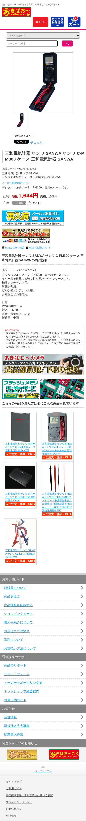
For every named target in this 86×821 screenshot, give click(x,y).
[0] (74, 24)
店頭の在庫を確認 (14, 247)
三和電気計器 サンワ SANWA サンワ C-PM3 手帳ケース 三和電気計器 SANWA (20, 447)
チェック (36, 142)
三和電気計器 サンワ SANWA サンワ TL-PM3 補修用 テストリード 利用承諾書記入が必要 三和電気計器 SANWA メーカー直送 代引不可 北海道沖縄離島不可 (57, 502)
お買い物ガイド (15, 700)
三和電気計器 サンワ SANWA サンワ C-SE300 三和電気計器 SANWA (20, 497)
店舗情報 (10, 717)
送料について (13, 639)
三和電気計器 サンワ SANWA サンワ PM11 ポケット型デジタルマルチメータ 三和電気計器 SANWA (57, 448)
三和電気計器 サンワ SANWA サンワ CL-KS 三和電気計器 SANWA (20, 554)
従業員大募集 (13, 734)
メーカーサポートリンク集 (23, 682)
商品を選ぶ (12, 596)
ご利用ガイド (14, 788)
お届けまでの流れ (17, 631)
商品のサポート (15, 665)
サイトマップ (14, 781)
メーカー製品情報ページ (15, 182)
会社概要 (11, 815)
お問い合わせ (14, 809)
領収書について (15, 587)
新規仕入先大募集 (17, 725)
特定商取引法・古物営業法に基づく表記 (29, 795)
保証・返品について (40, 247)
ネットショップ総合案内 (21, 691)
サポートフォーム (17, 674)
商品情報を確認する (18, 605)
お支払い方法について (20, 648)
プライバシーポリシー (19, 802)
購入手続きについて (18, 622)
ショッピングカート (18, 613)
